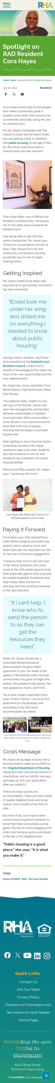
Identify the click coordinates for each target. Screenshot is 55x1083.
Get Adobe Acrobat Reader (28, 1012)
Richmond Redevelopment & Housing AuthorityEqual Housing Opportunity (44, 930)
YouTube (27, 955)
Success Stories (38, 879)
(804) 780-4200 (35, 1042)
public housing (18, 142)
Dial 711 (32, 1048)
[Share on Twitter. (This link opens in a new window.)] (14, 94)
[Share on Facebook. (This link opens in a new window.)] (6, 94)
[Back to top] (46, 1075)
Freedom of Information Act (28, 1005)
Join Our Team (28, 989)
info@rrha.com (27, 1055)
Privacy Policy (28, 997)
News (13, 80)
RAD (24, 879)
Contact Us (28, 982)
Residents (46, 87)
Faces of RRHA (11, 879)
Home (6, 80)
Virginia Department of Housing (28, 767)
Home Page (28, 1020)
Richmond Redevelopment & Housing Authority (45, 5)
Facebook (8, 955)
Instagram (47, 956)
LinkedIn (37, 956)
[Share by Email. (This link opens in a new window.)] (22, 94)
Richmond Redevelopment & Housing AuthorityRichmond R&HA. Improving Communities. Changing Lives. (18, 929)
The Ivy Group (39, 1077)
